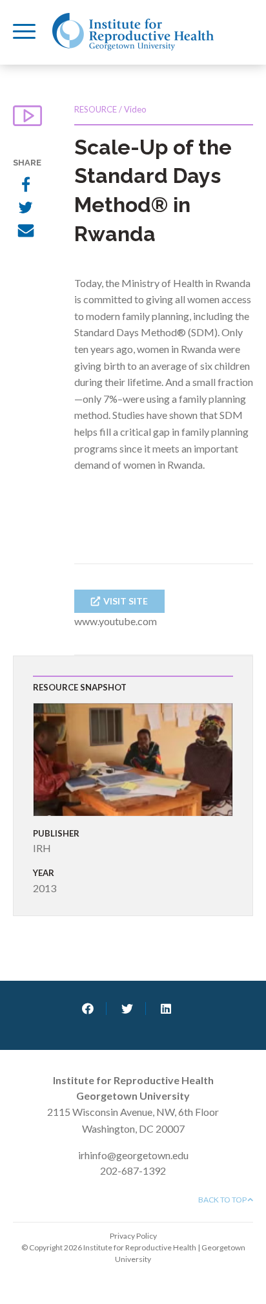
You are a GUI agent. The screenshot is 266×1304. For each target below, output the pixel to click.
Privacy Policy (133, 1236)
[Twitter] (26, 208)
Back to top (223, 1199)
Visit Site (125, 600)
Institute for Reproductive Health (133, 31)
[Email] (26, 232)
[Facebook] (26, 185)
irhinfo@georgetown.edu (133, 1155)
